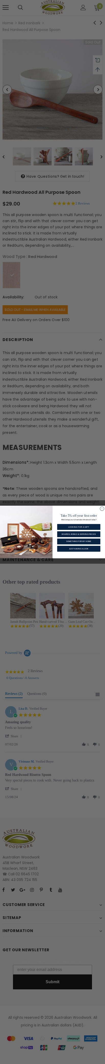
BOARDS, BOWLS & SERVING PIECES (79, 534)
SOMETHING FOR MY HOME (78, 541)
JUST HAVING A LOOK (78, 549)
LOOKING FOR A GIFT (78, 527)
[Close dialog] (102, 509)
